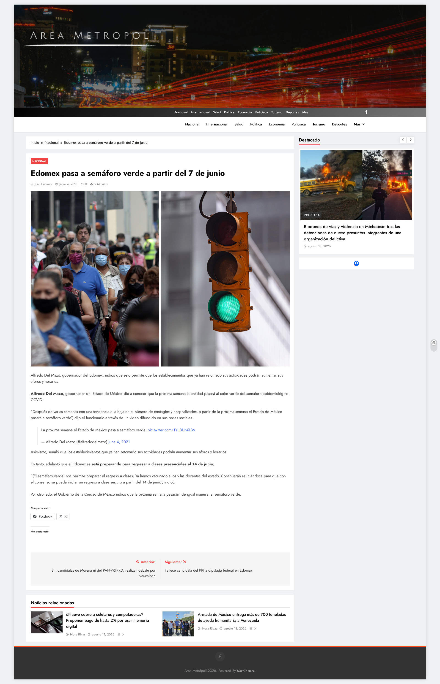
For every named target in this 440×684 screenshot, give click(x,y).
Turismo (276, 112)
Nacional (181, 112)
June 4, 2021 (119, 442)
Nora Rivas (77, 634)
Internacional (200, 112)
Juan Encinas (43, 184)
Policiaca (261, 112)
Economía (245, 112)
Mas (305, 112)
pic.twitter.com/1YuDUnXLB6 (171, 430)
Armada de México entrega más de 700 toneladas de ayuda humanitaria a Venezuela (242, 617)
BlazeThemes (246, 670)
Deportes (292, 112)
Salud (217, 112)
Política (229, 112)
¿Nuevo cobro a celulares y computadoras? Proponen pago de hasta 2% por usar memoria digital (107, 620)
